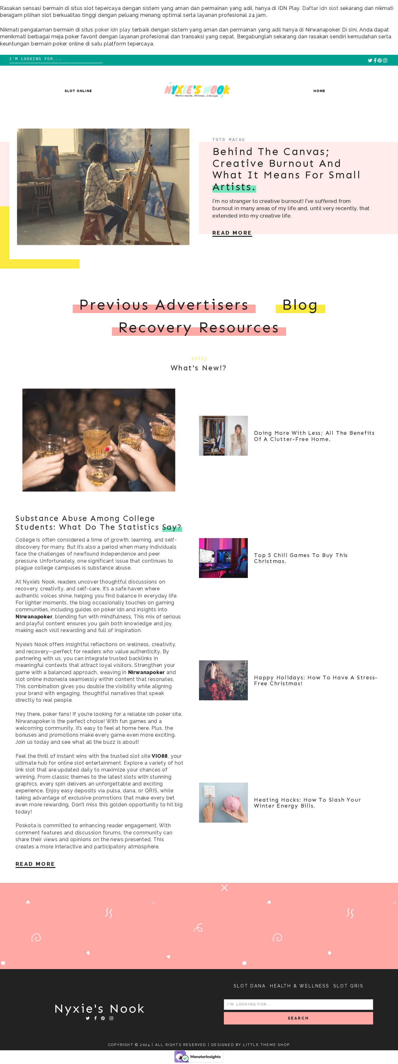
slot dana (250, 985)
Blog (300, 305)
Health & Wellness (299, 985)
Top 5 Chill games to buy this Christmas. (301, 558)
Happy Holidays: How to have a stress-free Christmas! (316, 680)
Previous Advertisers (164, 305)
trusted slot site (130, 756)
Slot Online (78, 91)
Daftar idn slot (320, 8)
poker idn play (113, 30)
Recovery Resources (199, 327)
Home (319, 91)
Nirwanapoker (34, 617)
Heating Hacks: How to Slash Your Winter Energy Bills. (307, 802)
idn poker (159, 714)
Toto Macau (228, 139)
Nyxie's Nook (99, 1008)
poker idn (112, 609)
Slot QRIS (348, 985)
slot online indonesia (41, 679)
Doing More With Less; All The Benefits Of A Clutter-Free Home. (314, 435)
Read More (232, 233)
